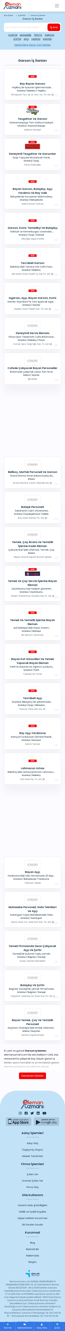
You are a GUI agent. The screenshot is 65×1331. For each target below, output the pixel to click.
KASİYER (47, 39)
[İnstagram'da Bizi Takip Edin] (20, 1113)
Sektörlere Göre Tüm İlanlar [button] (32, 45)
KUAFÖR (12, 35)
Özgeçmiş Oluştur (32, 1149)
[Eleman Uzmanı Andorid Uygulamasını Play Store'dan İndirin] (46, 1121)
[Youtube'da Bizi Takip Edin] (44, 1113)
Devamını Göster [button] (32, 1076)
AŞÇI (26, 39)
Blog (32, 1242)
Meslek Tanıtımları (32, 1156)
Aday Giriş (32, 1143)
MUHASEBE (25, 35)
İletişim (32, 1262)
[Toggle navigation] (57, 5)
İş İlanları (22, 15)
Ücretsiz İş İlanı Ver (32, 1180)
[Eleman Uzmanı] (12, 6)
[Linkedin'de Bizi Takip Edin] (38, 1113)
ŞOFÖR (17, 39)
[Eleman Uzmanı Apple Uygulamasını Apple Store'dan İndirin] (18, 1121)
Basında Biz (32, 1249)
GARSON (49, 35)
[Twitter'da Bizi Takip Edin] (32, 1113)
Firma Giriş (32, 1187)
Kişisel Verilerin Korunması (32, 1218)
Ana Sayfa (8, 15)
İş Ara (54, 27)
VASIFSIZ (35, 39)
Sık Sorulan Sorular (32, 1224)
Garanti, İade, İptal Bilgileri (32, 1205)
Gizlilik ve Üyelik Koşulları (32, 1211)
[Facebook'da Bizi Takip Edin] (26, 1113)
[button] (57, 1326)
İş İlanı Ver (32, 1174)
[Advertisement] (32, 420)
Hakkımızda (32, 1255)
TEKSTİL (38, 35)
